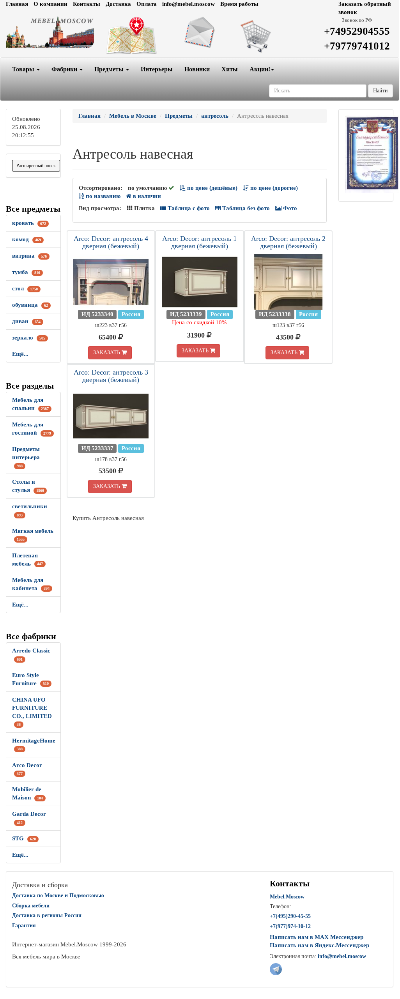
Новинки (197, 69)
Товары (24, 69)
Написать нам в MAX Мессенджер (316, 937)
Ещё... (20, 354)
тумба (26, 272)
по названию (102, 196)
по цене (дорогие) (273, 188)
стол (25, 288)
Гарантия (24, 925)
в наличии (146, 196)
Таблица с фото (188, 208)
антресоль (214, 116)
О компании (50, 4)
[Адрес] (133, 35)
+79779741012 (357, 46)
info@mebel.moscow (188, 4)
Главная (17, 4)
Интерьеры (157, 69)
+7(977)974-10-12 (290, 926)
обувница (30, 305)
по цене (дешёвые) (211, 188)
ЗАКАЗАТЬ (107, 352)
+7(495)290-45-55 (290, 916)
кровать (29, 223)
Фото (289, 208)
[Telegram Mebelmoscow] (276, 968)
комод (26, 239)
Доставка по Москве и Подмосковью (58, 895)
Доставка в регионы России (46, 915)
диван (26, 321)
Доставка (118, 4)
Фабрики (65, 69)
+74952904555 (357, 31)
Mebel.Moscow (287, 897)
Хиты (229, 69)
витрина (29, 256)
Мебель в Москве (132, 116)
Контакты (86, 4)
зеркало (28, 337)
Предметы (109, 69)
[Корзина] (266, 35)
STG (24, 838)
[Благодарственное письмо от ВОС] (372, 153)
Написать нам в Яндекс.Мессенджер (319, 945)
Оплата (146, 4)
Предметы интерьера (26, 457)
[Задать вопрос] (199, 32)
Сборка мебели (31, 906)
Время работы (239, 4)
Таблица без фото (245, 208)
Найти (380, 91)
